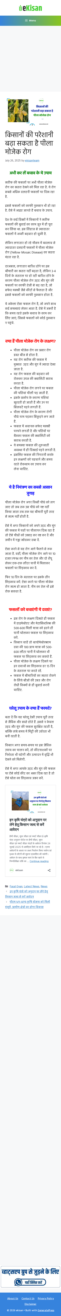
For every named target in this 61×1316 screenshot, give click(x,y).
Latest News (31, 886)
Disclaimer (30, 1304)
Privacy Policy (46, 1299)
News (44, 886)
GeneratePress (46, 1311)
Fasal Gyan (16, 886)
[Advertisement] (30, 59)
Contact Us (28, 1299)
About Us (12, 1299)
